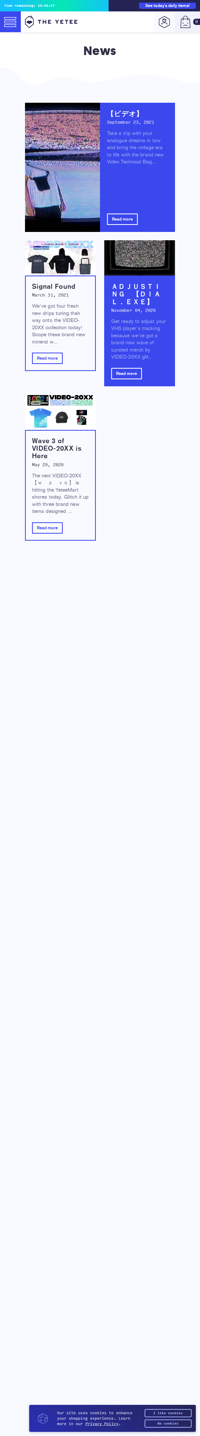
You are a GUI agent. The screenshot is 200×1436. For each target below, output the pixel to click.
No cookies (168, 1423)
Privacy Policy (101, 1424)
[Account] (164, 21)
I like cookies (168, 1413)
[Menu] (10, 21)
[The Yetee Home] (51, 21)
